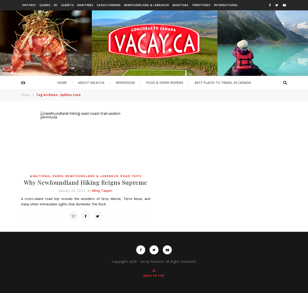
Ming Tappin (102, 190)
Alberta (67, 5)
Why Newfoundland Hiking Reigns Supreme (85, 182)
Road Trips (130, 176)
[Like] (73, 215)
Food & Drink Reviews (164, 82)
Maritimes (85, 5)
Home (62, 82)
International (226, 5)
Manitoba (180, 5)
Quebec (45, 5)
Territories (201, 5)
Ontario (29, 5)
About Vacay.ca (91, 82)
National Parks (48, 176)
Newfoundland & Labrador (146, 5)
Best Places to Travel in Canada (223, 82)
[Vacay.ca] (154, 41)
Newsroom (125, 82)
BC (56, 5)
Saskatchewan (109, 5)
